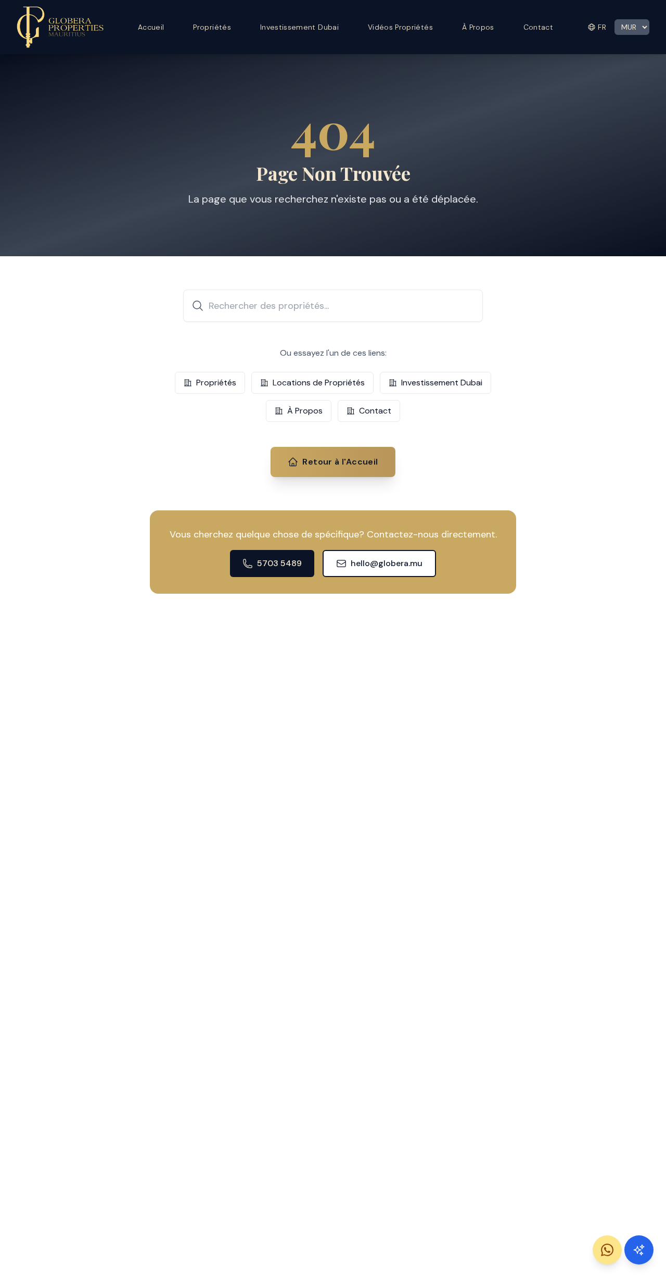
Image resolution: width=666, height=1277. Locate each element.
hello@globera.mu (386, 563)
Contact (538, 27)
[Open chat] (639, 1250)
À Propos (478, 27)
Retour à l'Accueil (340, 461)
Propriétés (212, 27)
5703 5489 (279, 563)
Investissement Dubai (299, 27)
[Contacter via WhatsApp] (607, 1250)
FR (602, 27)
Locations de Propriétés (319, 382)
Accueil (151, 27)
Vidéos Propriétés (400, 27)
